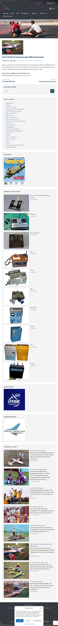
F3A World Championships (9, 60)
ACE (31, 347)
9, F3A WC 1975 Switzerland (38, 457)
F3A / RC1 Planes (10, 107)
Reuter (32, 272)
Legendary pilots (10, 125)
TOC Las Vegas (10, 139)
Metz (31, 291)
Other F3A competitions (12, 129)
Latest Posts (9, 123)
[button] (41, 608)
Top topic (8, 141)
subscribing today (25, 75)
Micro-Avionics (34, 235)
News (12, 13)
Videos (34, 13)
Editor (30, 60)
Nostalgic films (9, 127)
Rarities (7, 135)
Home (6, 13)
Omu (31, 253)
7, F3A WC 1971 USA (36, 569)
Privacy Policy (27, 624)
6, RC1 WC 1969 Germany (38, 438)
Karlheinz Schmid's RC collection (15, 121)
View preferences (37, 620)
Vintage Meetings (10, 147)
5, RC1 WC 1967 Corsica (37, 513)
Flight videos (9, 115)
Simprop (32, 216)
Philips (32, 365)
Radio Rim (33, 309)
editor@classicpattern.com (29, 597)
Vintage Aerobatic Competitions (15, 145)
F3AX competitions (11, 113)
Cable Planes (9, 103)
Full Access (8, 16)
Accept (19, 620)
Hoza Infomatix (45, 609)
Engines (7, 105)
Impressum (32, 624)
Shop (17, 13)
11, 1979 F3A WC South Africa (39, 550)
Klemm (32, 328)
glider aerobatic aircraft (12, 119)
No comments (37, 60)
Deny (28, 620)
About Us (43, 13)
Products (8, 133)
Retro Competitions (11, 137)
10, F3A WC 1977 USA (36, 494)
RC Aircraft (25, 13)
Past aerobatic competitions (13, 131)
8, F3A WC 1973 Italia (36, 475)
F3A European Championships (14, 109)
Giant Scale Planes (11, 117)
